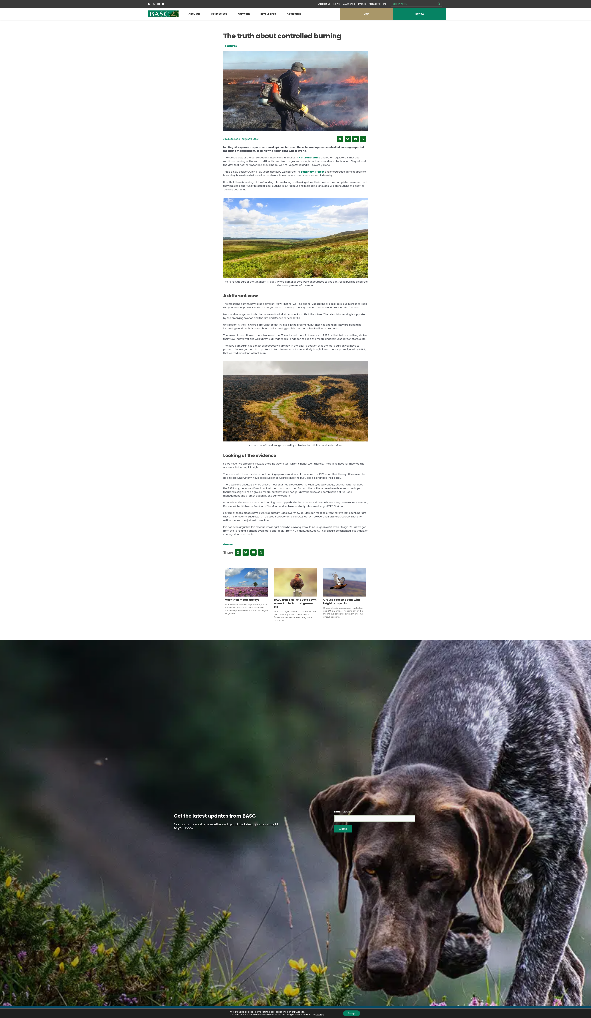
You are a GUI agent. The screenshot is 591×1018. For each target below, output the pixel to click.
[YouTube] (163, 4)
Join (366, 14)
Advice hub (294, 14)
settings (320, 1014)
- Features (230, 46)
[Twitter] (153, 4)
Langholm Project (312, 172)
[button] (340, 139)
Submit (343, 829)
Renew (419, 14)
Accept (352, 1013)
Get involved (219, 14)
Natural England (310, 157)
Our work (244, 14)
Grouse (228, 544)
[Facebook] (149, 4)
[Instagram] (158, 4)
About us (194, 14)
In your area (268, 14)
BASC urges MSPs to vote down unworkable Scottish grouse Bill (295, 603)
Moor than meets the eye (242, 600)
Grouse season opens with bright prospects (341, 601)
